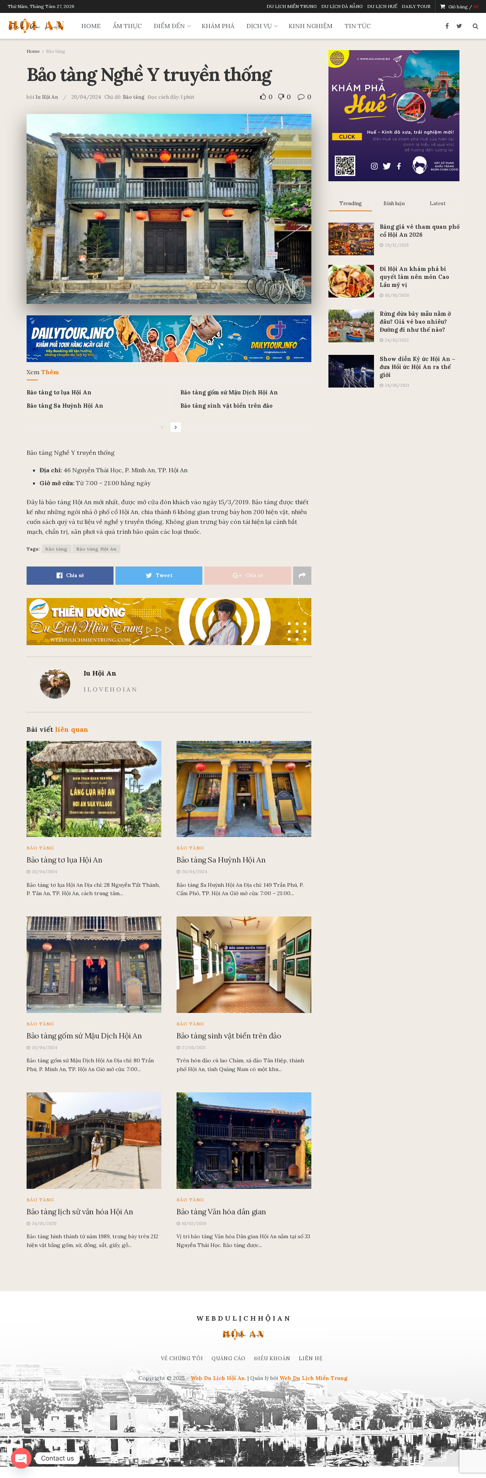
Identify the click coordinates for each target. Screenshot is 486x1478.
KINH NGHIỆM (311, 26)
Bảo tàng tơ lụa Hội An (59, 392)
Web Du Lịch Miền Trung (313, 1378)
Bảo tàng (55, 51)
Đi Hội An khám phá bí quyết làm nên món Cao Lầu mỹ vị (414, 276)
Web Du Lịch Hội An (218, 1378)
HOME (91, 26)
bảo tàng (57, 549)
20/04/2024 (86, 97)
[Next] (175, 427)
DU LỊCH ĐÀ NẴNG (342, 6)
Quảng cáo (228, 1358)
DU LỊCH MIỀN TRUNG (292, 6)
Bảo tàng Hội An (96, 549)
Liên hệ (311, 1358)
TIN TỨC (358, 26)
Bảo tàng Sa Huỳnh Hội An (65, 405)
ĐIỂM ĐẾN (169, 26)
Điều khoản (272, 1358)
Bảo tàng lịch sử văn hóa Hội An (80, 1211)
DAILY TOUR (416, 6)
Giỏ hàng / (463, 6)
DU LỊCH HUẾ (382, 6)
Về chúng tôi (182, 1358)
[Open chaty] (21, 1458)
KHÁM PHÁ (218, 26)
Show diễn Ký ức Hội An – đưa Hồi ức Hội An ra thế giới (417, 366)
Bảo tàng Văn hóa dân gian (221, 1211)
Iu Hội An (46, 97)
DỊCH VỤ (259, 26)
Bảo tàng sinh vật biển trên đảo (226, 405)
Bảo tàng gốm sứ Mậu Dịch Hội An (229, 392)
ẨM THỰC (127, 26)
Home (33, 51)
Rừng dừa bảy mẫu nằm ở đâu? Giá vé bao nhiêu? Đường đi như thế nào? (415, 321)
